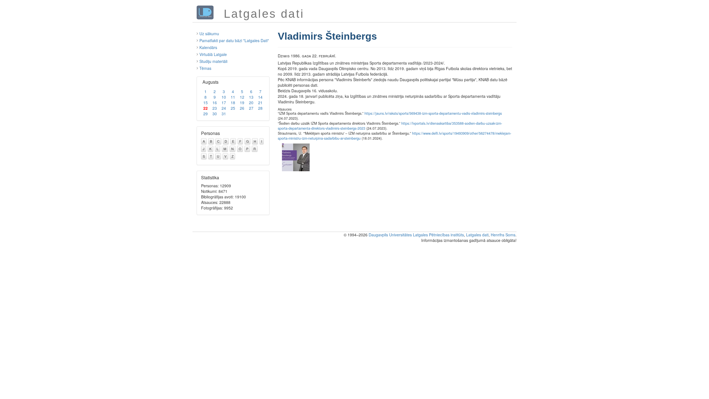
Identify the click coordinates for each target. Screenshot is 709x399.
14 (260, 97)
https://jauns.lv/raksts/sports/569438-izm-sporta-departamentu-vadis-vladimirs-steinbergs (433, 113)
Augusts (210, 82)
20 (251, 102)
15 (205, 102)
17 (224, 102)
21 (260, 102)
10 (224, 97)
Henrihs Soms (503, 234)
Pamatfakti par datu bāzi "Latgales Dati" (234, 40)
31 (224, 113)
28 (260, 108)
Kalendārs (208, 47)
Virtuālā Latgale (213, 54)
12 (242, 97)
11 (233, 97)
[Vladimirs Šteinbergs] (296, 156)
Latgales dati (477, 234)
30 (214, 113)
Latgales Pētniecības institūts (438, 234)
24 (224, 108)
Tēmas (205, 68)
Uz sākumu (209, 33)
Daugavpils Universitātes (390, 234)
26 (242, 108)
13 (251, 97)
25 (233, 108)
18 (233, 102)
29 (205, 113)
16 (214, 102)
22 (205, 108)
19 (242, 102)
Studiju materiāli (213, 61)
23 (214, 108)
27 (251, 108)
